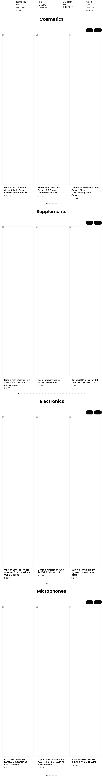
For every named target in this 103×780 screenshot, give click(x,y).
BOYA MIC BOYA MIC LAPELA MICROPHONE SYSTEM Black (15, 762)
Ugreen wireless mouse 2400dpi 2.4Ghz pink (51, 571)
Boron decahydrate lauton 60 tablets (49, 381)
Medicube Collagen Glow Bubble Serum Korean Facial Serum (15, 190)
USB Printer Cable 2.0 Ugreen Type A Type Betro (83, 572)
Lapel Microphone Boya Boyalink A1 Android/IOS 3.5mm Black (51, 762)
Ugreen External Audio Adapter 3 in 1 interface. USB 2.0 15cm (17, 572)
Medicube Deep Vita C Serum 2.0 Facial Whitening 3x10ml (50, 190)
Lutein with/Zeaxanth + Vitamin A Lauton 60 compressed (17, 382)
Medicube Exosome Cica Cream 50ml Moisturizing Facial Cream (85, 191)
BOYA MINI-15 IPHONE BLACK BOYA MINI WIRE (83, 761)
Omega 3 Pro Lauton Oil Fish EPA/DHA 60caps (84, 381)
